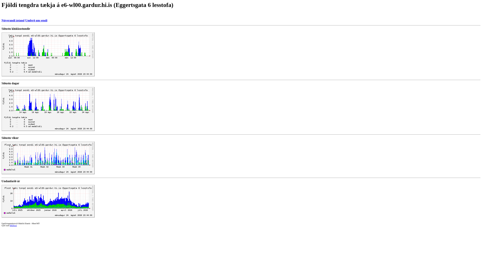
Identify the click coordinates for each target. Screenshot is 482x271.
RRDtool (13, 226)
